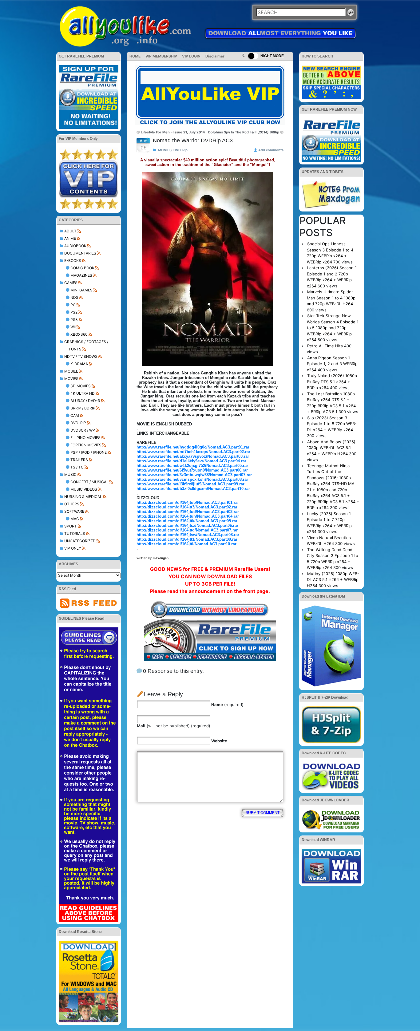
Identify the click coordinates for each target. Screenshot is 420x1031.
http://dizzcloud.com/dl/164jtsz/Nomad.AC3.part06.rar (187, 525)
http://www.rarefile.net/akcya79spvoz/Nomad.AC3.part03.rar (193, 456)
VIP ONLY (72, 548)
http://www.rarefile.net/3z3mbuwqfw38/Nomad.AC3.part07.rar (194, 474)
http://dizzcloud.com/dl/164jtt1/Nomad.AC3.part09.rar (187, 539)
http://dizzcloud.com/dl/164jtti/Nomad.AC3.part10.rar (186, 544)
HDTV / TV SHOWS (80, 356)
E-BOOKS (72, 260)
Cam (74, 415)
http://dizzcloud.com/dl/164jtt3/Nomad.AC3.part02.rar (187, 507)
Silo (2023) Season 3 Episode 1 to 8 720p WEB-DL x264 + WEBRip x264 (332, 423)
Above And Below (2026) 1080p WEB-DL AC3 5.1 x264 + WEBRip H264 (331, 447)
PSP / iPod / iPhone (88, 452)
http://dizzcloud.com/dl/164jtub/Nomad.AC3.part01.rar (188, 502)
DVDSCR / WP (82, 430)
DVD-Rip (78, 423)
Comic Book (82, 268)
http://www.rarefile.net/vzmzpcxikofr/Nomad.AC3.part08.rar (192, 479)
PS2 (73, 312)
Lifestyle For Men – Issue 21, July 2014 (173, 132)
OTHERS (71, 504)
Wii (73, 327)
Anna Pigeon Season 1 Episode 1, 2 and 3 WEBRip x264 (332, 363)
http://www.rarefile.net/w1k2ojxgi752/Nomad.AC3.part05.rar (192, 465)
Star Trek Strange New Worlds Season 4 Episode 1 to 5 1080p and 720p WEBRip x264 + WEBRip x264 (333, 327)
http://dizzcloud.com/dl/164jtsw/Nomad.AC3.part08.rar (188, 534)
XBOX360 (79, 334)
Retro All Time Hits (325, 345)
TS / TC (77, 467)
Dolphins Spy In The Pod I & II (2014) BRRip (243, 132)
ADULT (70, 231)
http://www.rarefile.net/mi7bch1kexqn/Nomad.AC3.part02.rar (193, 451)
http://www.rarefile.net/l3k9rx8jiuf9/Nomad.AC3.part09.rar (190, 484)
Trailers (79, 459)
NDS (74, 297)
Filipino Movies (85, 437)
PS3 (74, 319)
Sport (70, 526)
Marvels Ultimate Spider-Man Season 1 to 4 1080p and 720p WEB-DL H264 (331, 297)
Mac (74, 518)
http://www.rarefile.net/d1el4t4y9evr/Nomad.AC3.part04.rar (191, 461)
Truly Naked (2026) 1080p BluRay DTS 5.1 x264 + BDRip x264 (332, 381)
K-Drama (79, 363)
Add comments (270, 150)
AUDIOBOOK (75, 245)
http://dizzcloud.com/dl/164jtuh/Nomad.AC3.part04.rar (188, 516)
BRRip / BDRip (82, 408)
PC (73, 304)
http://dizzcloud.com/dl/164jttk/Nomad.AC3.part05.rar (187, 521)
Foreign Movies (85, 445)
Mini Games (81, 290)
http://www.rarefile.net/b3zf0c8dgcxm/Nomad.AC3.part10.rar (193, 488)
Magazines (81, 275)
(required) (227, 704)
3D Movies (80, 386)
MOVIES (71, 378)
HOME (135, 56)
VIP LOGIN (191, 56)
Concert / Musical (89, 482)
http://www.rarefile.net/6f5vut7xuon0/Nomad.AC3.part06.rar (192, 470)
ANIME (70, 238)
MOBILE (71, 371)
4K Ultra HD (82, 393)
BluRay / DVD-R (85, 400)
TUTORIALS (74, 533)
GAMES (70, 282)
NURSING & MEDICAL (83, 496)
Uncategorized (80, 541)
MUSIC (70, 474)
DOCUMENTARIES (80, 253)
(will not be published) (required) (173, 725)
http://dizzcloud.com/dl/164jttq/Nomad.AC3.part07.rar (187, 530)
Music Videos (83, 489)
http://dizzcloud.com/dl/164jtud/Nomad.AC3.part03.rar (188, 511)
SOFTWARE (74, 511)
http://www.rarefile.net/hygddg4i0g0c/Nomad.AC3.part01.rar (193, 447)
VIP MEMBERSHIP (161, 56)
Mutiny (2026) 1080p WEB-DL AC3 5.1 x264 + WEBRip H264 (333, 579)
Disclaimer (214, 56)
